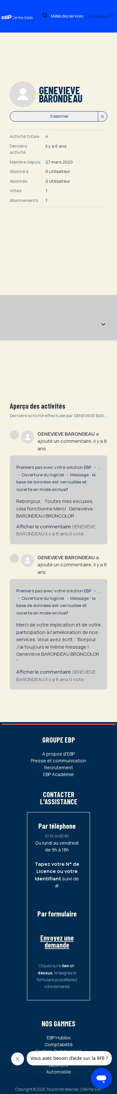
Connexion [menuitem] (99, 16)
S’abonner (59, 116)
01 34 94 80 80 (57, 836)
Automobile (58, 1072)
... (99, 467)
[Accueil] (20, 11)
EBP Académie (58, 774)
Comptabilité (59, 1044)
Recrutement (58, 767)
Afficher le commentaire (43, 526)
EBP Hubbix (59, 1038)
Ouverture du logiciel (42, 475)
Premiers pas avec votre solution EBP (53, 467)
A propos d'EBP (58, 754)
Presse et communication (58, 761)
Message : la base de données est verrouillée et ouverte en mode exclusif (56, 482)
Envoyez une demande (57, 941)
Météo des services (67, 16)
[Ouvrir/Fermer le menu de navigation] (103, 325)
